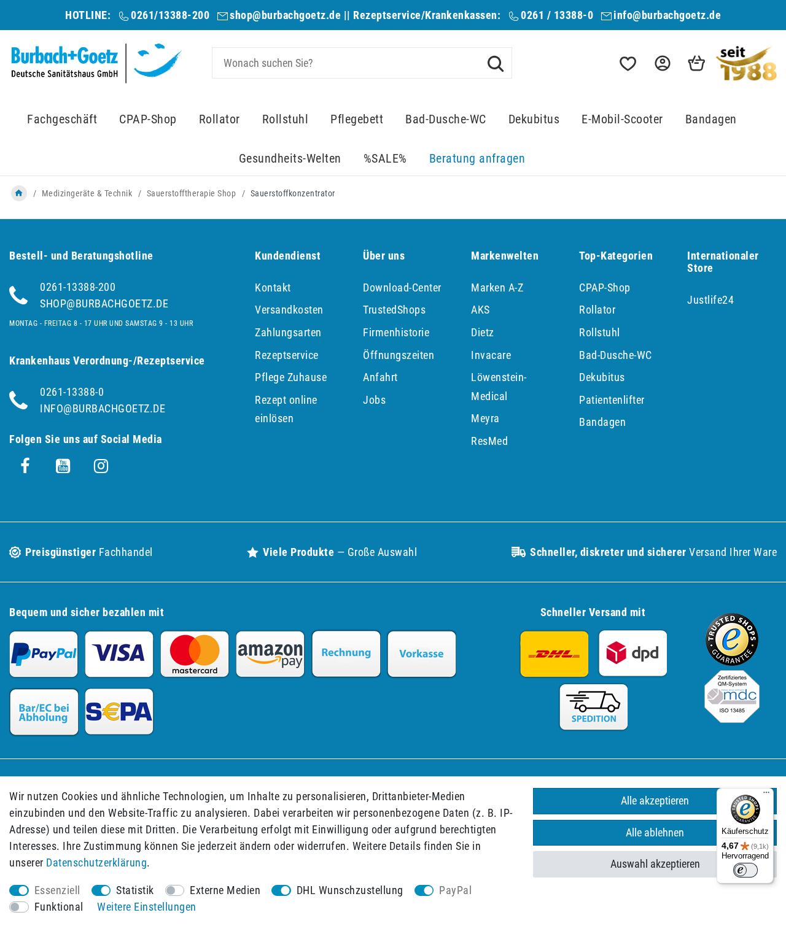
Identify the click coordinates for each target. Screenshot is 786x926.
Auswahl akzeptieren (655, 863)
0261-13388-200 (77, 286)
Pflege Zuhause (291, 377)
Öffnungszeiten (398, 355)
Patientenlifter (612, 399)
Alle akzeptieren (655, 800)
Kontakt (273, 287)
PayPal (455, 890)
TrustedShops (394, 309)
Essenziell (57, 890)
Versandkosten (289, 309)
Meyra (485, 418)
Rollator (219, 119)
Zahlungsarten (288, 332)
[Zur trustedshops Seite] (732, 661)
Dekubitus (534, 119)
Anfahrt (380, 377)
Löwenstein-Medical (499, 387)
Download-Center (402, 287)
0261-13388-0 (72, 391)
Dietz (482, 332)
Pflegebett (356, 119)
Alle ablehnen (655, 832)
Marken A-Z (497, 287)
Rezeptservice (287, 355)
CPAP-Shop (148, 119)
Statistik (135, 890)
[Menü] (766, 795)
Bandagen (711, 119)
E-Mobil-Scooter (622, 119)
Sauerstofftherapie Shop (191, 193)
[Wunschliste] (627, 63)
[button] (661, 63)
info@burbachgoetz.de (667, 15)
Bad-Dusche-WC (445, 119)
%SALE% (385, 159)
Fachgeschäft (62, 119)
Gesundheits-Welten (290, 159)
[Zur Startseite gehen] (19, 193)
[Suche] (496, 62)
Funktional (59, 906)
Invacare (491, 355)
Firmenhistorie (396, 332)
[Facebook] (25, 466)
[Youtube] (63, 466)
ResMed (489, 440)
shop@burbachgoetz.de (285, 15)
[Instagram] (101, 466)
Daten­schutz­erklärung (96, 862)
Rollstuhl (285, 119)
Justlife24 (710, 299)
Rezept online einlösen (286, 409)
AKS (480, 309)
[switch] (745, 870)
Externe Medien (225, 890)
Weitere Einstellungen (146, 906)
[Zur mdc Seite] (732, 718)
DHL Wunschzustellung (350, 890)
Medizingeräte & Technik (87, 193)
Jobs (374, 399)
